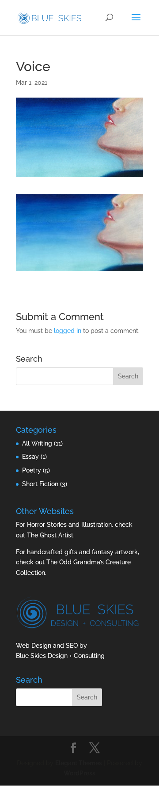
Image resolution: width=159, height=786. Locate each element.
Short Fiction (40, 483)
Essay (30, 456)
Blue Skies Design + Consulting (60, 655)
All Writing (37, 443)
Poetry (31, 470)
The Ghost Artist (50, 535)
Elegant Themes (78, 763)
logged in (67, 330)
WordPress (79, 773)
